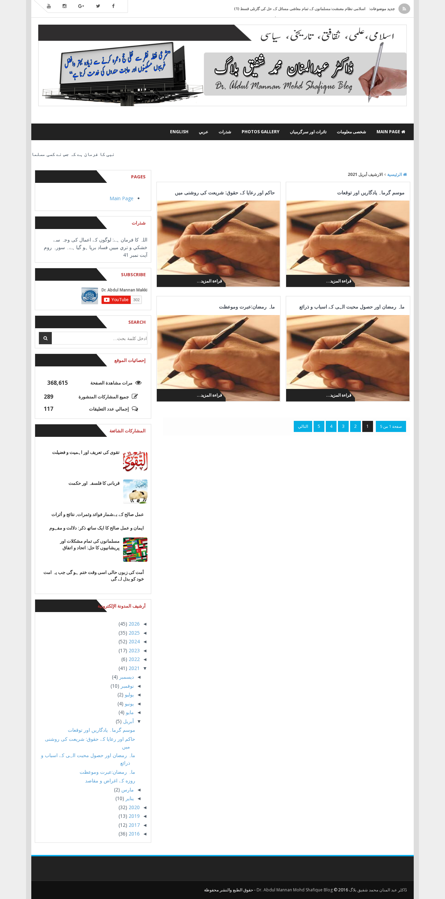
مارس (127, 789)
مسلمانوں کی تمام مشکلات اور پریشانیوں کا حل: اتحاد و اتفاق (90, 544)
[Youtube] (48, 6)
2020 (133, 807)
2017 (133, 825)
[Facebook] (113, 6)
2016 (133, 833)
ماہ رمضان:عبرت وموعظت (247, 306)
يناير (129, 798)
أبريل (128, 721)
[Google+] (81, 6)
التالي (303, 426)
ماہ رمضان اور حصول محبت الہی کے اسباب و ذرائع (352, 306)
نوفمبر (126, 685)
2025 (133, 632)
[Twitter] (98, 6)
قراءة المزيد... (338, 281)
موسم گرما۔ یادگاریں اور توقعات (371, 192)
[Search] (45, 338)
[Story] (139, 132)
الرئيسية (395, 174)
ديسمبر (126, 676)
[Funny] (128, 132)
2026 (133, 623)
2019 (133, 816)
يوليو (128, 694)
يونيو (128, 703)
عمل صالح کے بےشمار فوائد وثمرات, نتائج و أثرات (97, 514)
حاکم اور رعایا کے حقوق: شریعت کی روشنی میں (225, 192)
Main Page (122, 198)
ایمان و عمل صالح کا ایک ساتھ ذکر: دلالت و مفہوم (96, 528)
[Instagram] (64, 6)
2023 (133, 650)
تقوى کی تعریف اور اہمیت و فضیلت (86, 452)
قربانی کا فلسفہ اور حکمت (94, 483)
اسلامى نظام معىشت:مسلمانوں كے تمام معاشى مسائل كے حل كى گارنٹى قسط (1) (299, 8)
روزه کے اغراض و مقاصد (110, 780)
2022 (133, 659)
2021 (133, 668)
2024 (133, 641)
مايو (129, 712)
